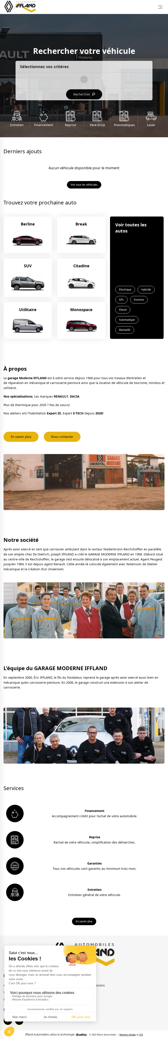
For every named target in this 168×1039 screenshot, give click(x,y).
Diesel (123, 310)
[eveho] (81, 1034)
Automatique (127, 320)
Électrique (125, 289)
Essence (139, 299)
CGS (141, 1034)
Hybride (146, 289)
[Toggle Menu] (160, 7)
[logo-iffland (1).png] (21, 7)
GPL (121, 299)
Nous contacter (62, 437)
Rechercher (82, 94)
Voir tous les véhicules (84, 185)
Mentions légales (127, 1034)
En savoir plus (21, 437)
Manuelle (124, 330)
